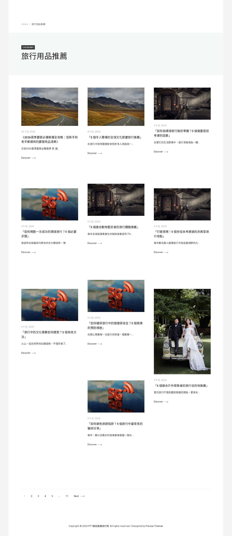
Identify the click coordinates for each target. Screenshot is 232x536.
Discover (25, 158)
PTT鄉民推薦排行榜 (98, 526)
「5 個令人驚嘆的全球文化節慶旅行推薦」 (115, 137)
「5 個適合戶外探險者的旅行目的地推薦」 (181, 385)
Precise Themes (154, 526)
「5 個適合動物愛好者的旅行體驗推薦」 (114, 227)
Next (76, 496)
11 (68, 495)
